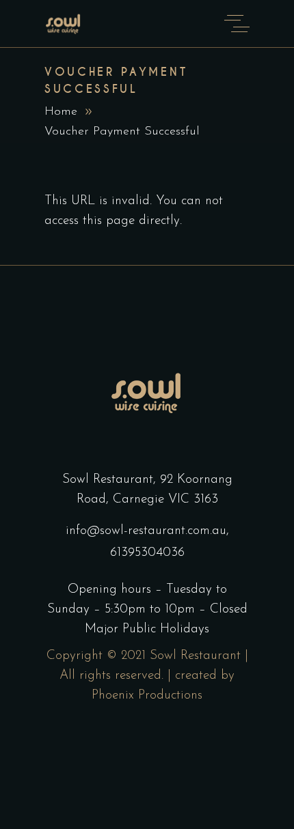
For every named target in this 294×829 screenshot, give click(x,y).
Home (60, 112)
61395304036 (147, 552)
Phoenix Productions (147, 695)
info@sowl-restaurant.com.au (146, 530)
